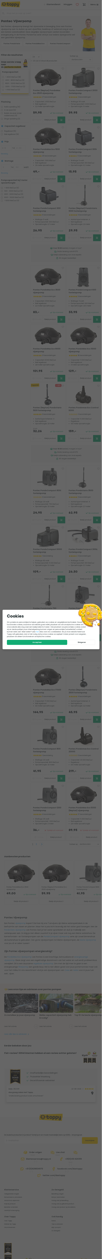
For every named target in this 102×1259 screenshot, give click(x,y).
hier (37, 632)
